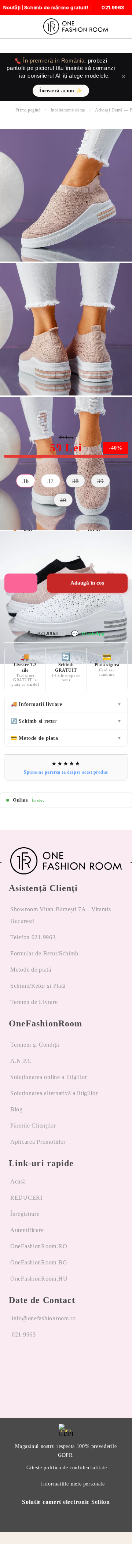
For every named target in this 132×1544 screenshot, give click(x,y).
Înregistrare (25, 1214)
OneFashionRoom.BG (38, 1262)
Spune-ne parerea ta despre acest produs (66, 772)
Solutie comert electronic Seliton (66, 1502)
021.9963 (42, 634)
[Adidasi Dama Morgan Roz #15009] (66, 259)
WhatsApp (87, 634)
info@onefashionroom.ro (44, 1318)
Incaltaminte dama (68, 110)
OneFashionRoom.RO (38, 1246)
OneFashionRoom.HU (38, 1278)
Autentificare (27, 1230)
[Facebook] (15, 1363)
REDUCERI (26, 1198)
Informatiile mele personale (72, 1484)
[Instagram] (33, 1363)
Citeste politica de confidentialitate (66, 1467)
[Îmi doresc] (20, 583)
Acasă (18, 1181)
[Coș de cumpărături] (124, 26)
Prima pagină (27, 110)
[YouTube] (52, 1363)
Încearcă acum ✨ (60, 90)
